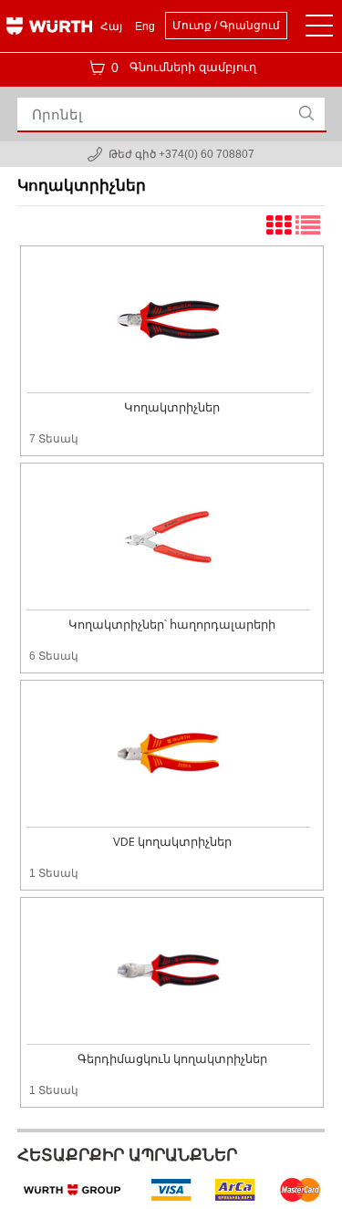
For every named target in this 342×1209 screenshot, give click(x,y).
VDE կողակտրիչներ (172, 841)
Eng (145, 26)
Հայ (111, 26)
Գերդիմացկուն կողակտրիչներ (172, 1058)
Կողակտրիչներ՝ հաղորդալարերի (171, 624)
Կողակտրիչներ (172, 407)
